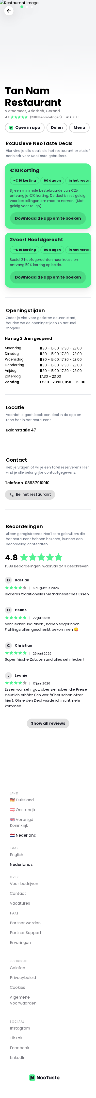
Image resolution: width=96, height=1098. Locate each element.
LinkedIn (17, 1057)
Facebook (19, 1048)
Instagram (20, 1028)
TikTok (16, 1038)
